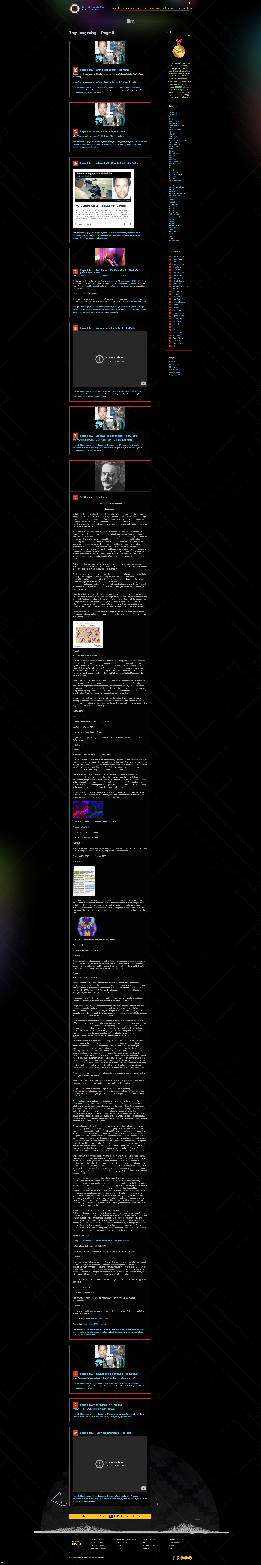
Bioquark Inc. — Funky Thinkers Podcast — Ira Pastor (106, 1433)
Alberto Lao (176, 310)
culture (186, 73)
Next (135, 1516)
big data (172, 151)
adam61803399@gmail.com (95, 1324)
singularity (137, 87)
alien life (172, 134)
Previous (86, 1516)
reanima (80, 92)
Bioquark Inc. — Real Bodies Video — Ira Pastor (103, 132)
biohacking (95, 90)
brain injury (105, 235)
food (171, 234)
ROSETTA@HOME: (95, 1548)
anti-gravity (173, 136)
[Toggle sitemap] (185, 3)
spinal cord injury (87, 238)
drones (171, 198)
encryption (173, 208)
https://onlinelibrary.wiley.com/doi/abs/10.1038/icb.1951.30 (97, 1103)
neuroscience (121, 87)
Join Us (157, 8)
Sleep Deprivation (85, 1334)
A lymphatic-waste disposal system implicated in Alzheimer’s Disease (101, 1241)
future (118, 1386)
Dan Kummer (177, 291)
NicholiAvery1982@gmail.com (96, 1319)
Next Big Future (174, 370)
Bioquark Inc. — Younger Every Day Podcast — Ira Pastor (108, 328)
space (171, 95)
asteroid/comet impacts (178, 140)
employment (173, 206)
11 (121, 1516)
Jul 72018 (75, 1405)
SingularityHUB (174, 375)
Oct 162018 (75, 271)
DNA (114, 142)
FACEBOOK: (94, 1539)
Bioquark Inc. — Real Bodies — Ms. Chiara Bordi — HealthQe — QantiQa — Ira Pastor (110, 271)
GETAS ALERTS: (172, 1539)
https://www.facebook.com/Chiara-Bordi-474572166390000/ (120, 281)
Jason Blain (176, 335)
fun (170, 236)
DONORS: (145, 1542)
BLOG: (118, 1542)
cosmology (173, 179)
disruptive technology (177, 193)
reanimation (76, 147)
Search (189, 36)
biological (92, 306)
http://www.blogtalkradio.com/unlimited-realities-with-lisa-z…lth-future (102, 440)
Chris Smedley (177, 344)
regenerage (86, 92)
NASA (184, 87)
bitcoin (181, 71)
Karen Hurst (176, 284)
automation (173, 147)
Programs (131, 8)
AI (174, 63)
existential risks (172, 76)
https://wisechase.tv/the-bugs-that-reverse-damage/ (94, 1409)
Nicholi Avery (81, 1329)
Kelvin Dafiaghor (178, 281)
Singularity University (177, 125)
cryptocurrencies (175, 185)
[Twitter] (177, 1558)
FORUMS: (145, 1548)
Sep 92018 (75, 497)
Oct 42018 (75, 328)
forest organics (105, 144)
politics (172, 90)
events (171, 221)
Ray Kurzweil (174, 121)
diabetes (130, 90)
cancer (125, 90)
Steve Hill (175, 324)
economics (173, 200)
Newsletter (165, 8)
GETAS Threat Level (76, 1543)
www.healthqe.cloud (89, 286)
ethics (171, 219)
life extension (118, 233)
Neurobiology (121, 1332)
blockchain (187, 71)
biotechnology (119, 90)
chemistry (172, 170)
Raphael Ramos (178, 316)
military (124, 233)
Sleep (78, 1334)
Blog (118, 8)
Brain (79, 1332)
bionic (171, 157)
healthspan (116, 144)
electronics (173, 204)
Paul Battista (177, 275)
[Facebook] (173, 1558)
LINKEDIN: (145, 1539)
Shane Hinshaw (178, 313)
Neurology (128, 1332)
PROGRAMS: (171, 1545)
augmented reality (175, 145)
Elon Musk (173, 123)
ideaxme (170, 82)
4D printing (173, 115)
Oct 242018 (75, 132)
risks (184, 92)
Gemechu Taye (177, 278)
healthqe (130, 309)
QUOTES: (170, 1548)
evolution (118, 1383)
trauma (94, 238)
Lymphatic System (112, 1332)
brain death (109, 1386)
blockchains (173, 166)
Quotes (172, 8)
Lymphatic (104, 1332)
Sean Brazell (176, 321)
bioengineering (94, 87)
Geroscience (173, 362)
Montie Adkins (177, 338)
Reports (138, 8)
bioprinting (173, 159)
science (132, 142)
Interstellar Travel (186, 82)
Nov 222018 (75, 70)
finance (124, 1414)
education (172, 202)
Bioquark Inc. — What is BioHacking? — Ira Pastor (104, 70)
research (181, 92)
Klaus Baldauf (177, 299)
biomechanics (97, 309)
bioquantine (102, 90)
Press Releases (187, 8)
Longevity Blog (174, 364)
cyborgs (172, 189)
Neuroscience (135, 1332)
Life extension (76, 312)
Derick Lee (176, 307)
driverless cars (174, 196)
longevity (75, 92)
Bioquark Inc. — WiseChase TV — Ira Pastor (101, 1405)
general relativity (175, 240)
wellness (99, 92)
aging (87, 87)
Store (178, 8)
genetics (111, 87)
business (115, 1414)
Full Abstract (78, 745)
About (114, 8)
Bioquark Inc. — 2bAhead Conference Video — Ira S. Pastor (109, 1374)
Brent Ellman (177, 327)
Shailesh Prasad (178, 273)
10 (118, 1516)
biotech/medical (102, 142)
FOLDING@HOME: (147, 1545)
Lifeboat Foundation (82, 1558)
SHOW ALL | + (172, 346)
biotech (113, 90)
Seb (173, 330)
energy (171, 210)
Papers (145, 8)
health (115, 87)
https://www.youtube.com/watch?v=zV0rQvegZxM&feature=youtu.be (98, 136)
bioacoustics (89, 309)
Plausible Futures (175, 372)
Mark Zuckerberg (175, 130)
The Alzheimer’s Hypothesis (93, 497)
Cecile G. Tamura (178, 302)
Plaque (141, 1332)
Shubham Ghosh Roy (180, 264)
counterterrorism (175, 181)
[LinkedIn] (182, 1558)
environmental (174, 217)
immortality (140, 90)
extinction (179, 76)
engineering (173, 213)
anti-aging (82, 309)
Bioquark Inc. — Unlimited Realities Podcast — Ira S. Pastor (109, 436)
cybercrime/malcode (176, 187)
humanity (189, 79)
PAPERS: (119, 1548)
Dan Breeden (177, 270)
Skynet (171, 127)
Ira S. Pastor (81, 87)
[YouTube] (186, 1558)
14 (127, 1516)
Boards (124, 8)
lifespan (129, 144)
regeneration (93, 92)
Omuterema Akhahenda (176, 295)
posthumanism (130, 87)
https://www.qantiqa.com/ (121, 286)
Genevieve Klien (178, 257)
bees (171, 149)
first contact (173, 232)
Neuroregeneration (127, 235)
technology (185, 95)
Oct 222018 (75, 163)
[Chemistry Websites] (179, 49)
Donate (151, 8)
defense (172, 191)
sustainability (177, 95)
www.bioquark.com (138, 301)
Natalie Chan (177, 319)
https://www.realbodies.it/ (111, 276)
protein (75, 1334)
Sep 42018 (75, 1374)
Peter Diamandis (175, 117)
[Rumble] (190, 1558)
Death (189, 73)
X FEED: (93, 1542)
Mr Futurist (173, 367)
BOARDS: (170, 1542)
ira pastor (173, 84)
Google (169, 79)
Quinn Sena (176, 267)
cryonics (100, 87)
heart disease (126, 1499)
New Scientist (78, 716)
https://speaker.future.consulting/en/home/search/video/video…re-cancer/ (104, 1378)
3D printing (173, 113)
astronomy (173, 142)
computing (173, 176)
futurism (106, 87)
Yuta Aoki (175, 305)
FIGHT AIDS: (94, 1545)
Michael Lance (177, 333)
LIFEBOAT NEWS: (121, 1539)
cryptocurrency (181, 73)
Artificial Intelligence (175, 66)
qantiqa (93, 312)
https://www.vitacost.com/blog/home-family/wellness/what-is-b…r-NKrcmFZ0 (105, 82)
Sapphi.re (101, 1558)
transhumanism (77, 90)
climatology (173, 172)
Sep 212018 (75, 436)
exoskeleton (173, 228)
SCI (81, 238)
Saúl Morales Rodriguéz (177, 260)
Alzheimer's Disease (131, 1329)
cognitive (83, 1332)
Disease (89, 1332)
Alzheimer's (89, 90)
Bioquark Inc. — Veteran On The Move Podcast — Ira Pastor (109, 163)
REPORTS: (119, 1545)
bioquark (108, 90)
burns (110, 235)
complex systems (175, 174)
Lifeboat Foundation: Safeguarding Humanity (86, 8)
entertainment (174, 215)
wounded (104, 238)
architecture (173, 138)
